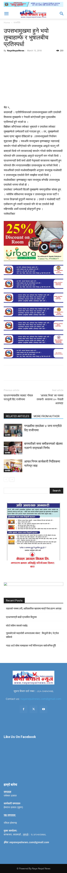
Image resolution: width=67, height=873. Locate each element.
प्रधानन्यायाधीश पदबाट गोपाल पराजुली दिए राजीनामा (18, 397)
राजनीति (17, 22)
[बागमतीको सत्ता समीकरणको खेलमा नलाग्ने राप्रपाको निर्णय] (13, 448)
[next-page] (12, 479)
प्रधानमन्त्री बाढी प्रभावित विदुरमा (21, 617)
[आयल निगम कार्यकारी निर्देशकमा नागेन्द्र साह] (13, 465)
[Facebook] (19, 59)
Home (7, 22)
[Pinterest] (36, 59)
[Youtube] (43, 709)
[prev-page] (6, 479)
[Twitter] (27, 59)
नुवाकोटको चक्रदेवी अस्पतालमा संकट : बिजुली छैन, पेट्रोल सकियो (32, 635)
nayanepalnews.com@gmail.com (40, 699)
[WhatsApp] (45, 59)
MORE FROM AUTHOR (47, 416)
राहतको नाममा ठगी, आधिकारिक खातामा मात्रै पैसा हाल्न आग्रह (33, 608)
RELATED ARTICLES (17, 416)
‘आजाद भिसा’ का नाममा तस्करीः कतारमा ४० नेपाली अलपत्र (50, 399)
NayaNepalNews (15, 50)
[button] (6, 14)
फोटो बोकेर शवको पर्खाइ (17, 625)
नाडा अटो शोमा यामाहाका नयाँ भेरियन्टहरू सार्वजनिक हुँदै (31, 645)
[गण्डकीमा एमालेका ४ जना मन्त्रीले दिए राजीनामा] (13, 430)
